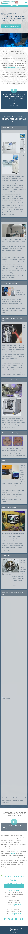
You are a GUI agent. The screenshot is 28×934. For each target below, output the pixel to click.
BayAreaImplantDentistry (15, 928)
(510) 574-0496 (16, 905)
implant (13, 853)
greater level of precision (13, 67)
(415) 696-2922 (16, 914)
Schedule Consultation (11, 26)
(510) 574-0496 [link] (14, 5)
